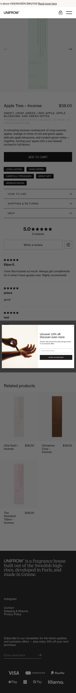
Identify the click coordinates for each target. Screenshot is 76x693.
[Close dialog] (72, 326)
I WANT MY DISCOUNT (56, 357)
